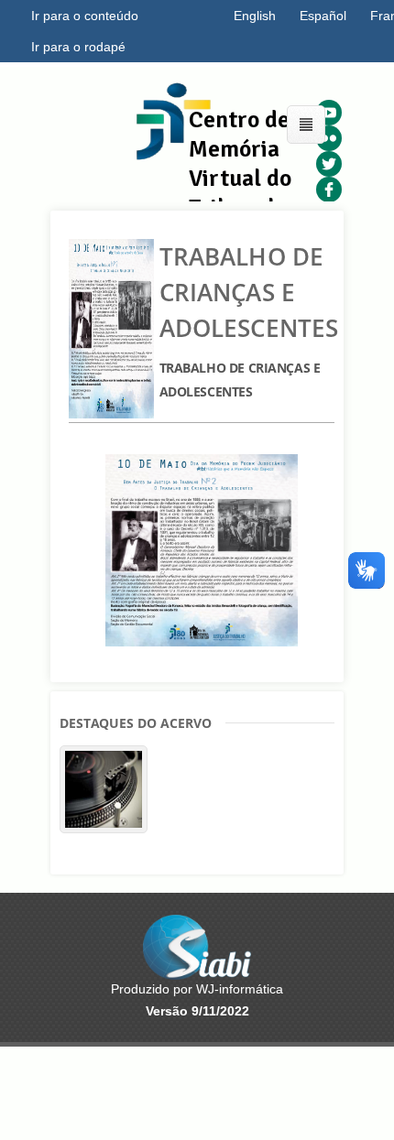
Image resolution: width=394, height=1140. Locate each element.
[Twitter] (329, 164)
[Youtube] (329, 112)
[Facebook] (329, 189)
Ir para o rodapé (78, 46)
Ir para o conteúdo (84, 15)
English (255, 15)
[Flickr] (329, 138)
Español (323, 15)
